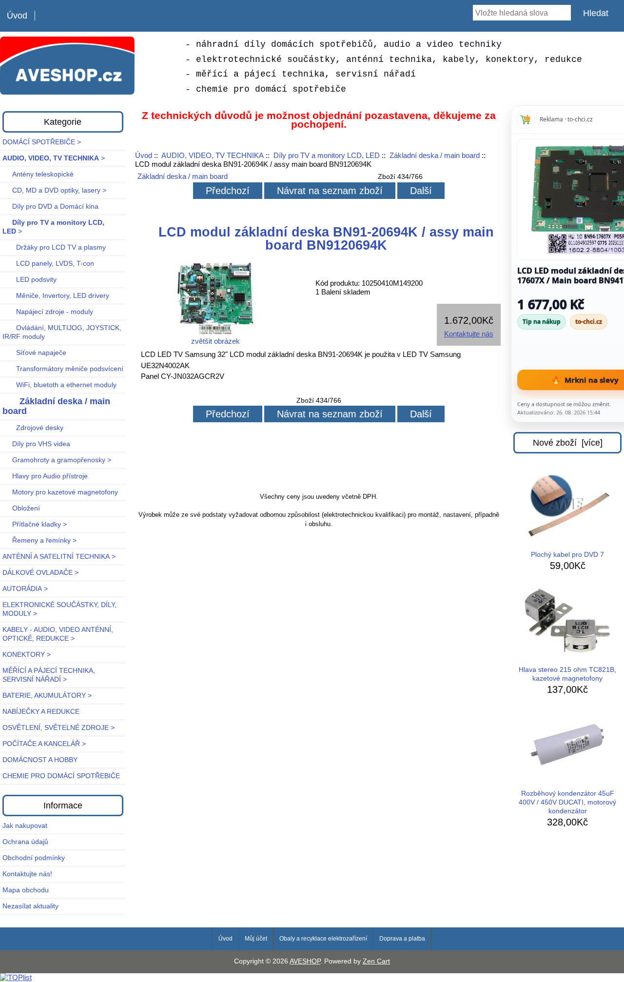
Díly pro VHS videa (36, 444)
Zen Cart (376, 961)
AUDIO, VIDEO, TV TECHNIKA (212, 155)
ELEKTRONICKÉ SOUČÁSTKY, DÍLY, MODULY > (59, 609)
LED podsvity (29, 279)
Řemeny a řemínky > (39, 540)
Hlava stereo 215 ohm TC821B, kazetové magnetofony (567, 674)
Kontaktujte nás (468, 334)
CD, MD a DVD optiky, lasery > (54, 190)
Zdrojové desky (32, 428)
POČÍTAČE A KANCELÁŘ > (44, 743)
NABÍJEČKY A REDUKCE (40, 711)
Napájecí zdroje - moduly (47, 311)
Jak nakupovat (24, 825)
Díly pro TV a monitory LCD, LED (326, 155)
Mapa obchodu (25, 890)
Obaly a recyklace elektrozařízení (323, 938)
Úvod (17, 15)
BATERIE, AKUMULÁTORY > (47, 695)
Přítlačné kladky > (34, 524)
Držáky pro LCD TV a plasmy (54, 247)
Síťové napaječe (34, 352)
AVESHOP (305, 961)
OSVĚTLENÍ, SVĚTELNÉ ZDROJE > (58, 727)
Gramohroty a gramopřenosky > (56, 460)
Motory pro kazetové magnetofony (60, 492)
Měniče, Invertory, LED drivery (55, 295)
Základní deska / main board (435, 155)
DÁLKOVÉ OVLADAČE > (40, 572)
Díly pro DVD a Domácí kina (50, 206)
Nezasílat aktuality (30, 906)
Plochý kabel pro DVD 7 (567, 554)
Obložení (21, 508)
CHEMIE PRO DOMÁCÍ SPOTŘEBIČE (61, 776)
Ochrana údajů (25, 841)
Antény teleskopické (38, 174)
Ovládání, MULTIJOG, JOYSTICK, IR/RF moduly (61, 332)
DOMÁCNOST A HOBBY (40, 760)
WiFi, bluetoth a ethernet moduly (59, 385)
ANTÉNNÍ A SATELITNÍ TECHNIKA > (59, 556)
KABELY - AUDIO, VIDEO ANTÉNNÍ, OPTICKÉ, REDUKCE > (57, 634)
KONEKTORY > (26, 654)
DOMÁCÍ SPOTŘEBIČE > (41, 142)
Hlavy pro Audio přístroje (45, 476)
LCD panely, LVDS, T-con (48, 263)
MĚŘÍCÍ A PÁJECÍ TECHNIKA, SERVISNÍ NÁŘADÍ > (48, 675)
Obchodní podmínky (33, 858)
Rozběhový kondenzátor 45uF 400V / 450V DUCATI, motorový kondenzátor (567, 802)
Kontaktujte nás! (27, 874)
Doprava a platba (402, 938)
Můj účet (256, 938)
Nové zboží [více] (568, 443)
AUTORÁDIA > (25, 588)
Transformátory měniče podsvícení (62, 369)
